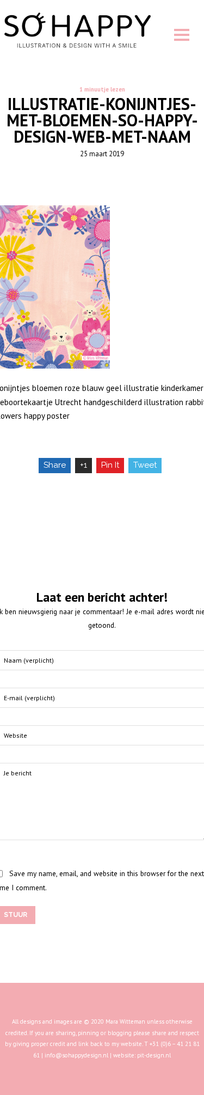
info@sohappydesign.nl (76, 1055)
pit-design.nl (154, 1055)
